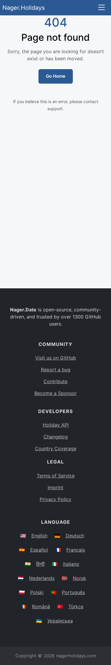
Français (75, 550)
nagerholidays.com (76, 656)
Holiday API (56, 425)
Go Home (55, 76)
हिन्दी (40, 564)
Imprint (55, 487)
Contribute (55, 381)
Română (41, 606)
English (39, 536)
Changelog (56, 437)
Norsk (79, 578)
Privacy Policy (55, 499)
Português (73, 592)
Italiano (71, 564)
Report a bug (55, 370)
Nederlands (41, 578)
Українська (60, 621)
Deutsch (75, 536)
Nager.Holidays (23, 7)
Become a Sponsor (55, 393)
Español (39, 550)
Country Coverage (55, 448)
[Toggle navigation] (101, 7)
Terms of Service (56, 476)
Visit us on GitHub (55, 358)
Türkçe (75, 606)
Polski (37, 592)
